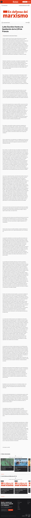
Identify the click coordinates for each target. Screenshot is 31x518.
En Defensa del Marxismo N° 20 (23, 5)
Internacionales (5, 5)
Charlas (18, 507)
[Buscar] (3, 2)
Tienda (28, 503)
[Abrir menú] (1, 2)
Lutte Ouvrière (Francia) (6, 22)
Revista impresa (19, 502)
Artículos (18, 503)
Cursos (18, 506)
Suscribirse (28, 502)
